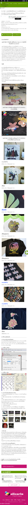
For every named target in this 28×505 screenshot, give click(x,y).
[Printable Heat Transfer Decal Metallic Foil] (8, 477)
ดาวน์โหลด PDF (17, 34)
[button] (3, 479)
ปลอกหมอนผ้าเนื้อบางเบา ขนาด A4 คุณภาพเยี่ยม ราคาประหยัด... (20, 481)
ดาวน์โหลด (15, 3)
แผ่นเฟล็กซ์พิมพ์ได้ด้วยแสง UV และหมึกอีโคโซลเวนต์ (16, 11)
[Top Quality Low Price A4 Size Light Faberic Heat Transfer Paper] (21, 477)
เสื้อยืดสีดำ (4, 209)
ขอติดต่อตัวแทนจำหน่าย (22, 3)
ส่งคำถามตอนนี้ (14, 485)
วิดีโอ (11, 3)
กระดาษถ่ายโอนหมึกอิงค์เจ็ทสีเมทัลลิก (10, 460)
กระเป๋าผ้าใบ (5, 282)
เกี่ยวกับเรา (7, 499)
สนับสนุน (23, 499)
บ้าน (2, 11)
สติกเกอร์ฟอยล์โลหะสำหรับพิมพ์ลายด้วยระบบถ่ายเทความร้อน (7, 481)
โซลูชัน (19, 499)
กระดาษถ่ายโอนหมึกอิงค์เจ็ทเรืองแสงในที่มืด (12, 459)
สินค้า (5, 11)
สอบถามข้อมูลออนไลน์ (7, 34)
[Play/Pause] (2, 134)
